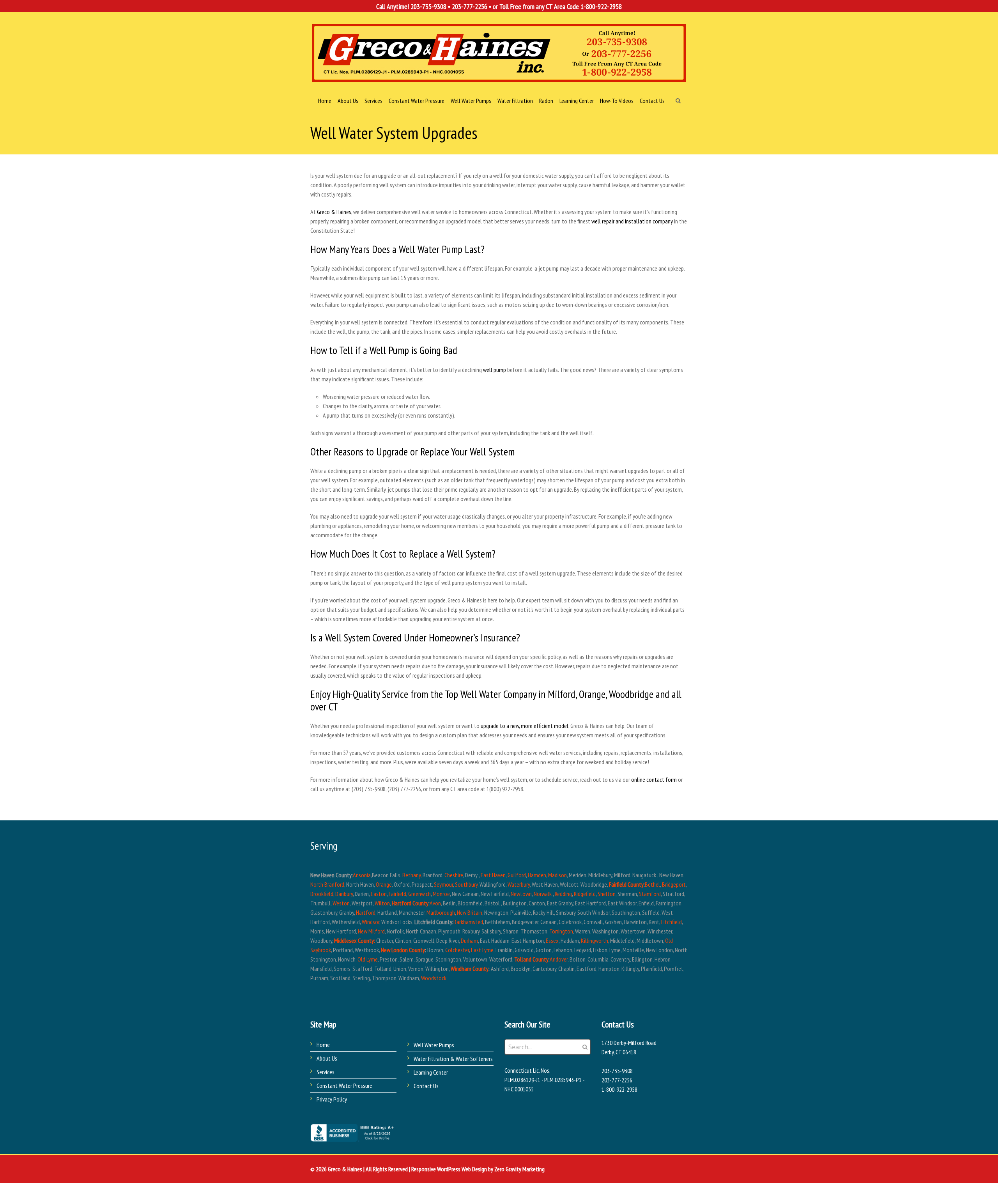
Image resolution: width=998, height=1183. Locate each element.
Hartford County (410, 903)
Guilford (517, 875)
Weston (341, 903)
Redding (563, 894)
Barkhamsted (468, 922)
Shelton (607, 894)
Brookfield (321, 894)
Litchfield (671, 922)
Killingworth (594, 940)
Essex (552, 940)
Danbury (344, 894)
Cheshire (453, 875)
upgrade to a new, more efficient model (524, 726)
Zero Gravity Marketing (519, 1169)
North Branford (327, 884)
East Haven (493, 875)
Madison (557, 875)
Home (323, 1044)
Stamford (650, 894)
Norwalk (543, 894)
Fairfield (397, 894)
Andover (559, 959)
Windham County (469, 968)
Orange (384, 884)
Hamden (537, 875)
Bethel (652, 884)
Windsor (370, 922)
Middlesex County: (354, 940)
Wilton (382, 903)
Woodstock (433, 978)
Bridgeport (674, 884)
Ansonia (362, 875)
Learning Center (431, 1072)
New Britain (469, 912)
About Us (327, 1058)
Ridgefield (585, 894)
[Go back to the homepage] (499, 53)
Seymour (443, 884)
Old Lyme (367, 959)
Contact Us (426, 1086)
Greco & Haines (334, 212)
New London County (403, 950)
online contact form (654, 779)
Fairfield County (626, 884)
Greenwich (419, 894)
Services (325, 1072)
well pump (494, 370)
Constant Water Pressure (344, 1085)
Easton (379, 894)
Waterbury (519, 884)
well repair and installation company (632, 221)
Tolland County (531, 959)
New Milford (371, 931)
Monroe (441, 894)
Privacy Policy (332, 1099)
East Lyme (482, 950)
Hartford (365, 912)
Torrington (561, 931)
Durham (469, 940)
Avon (435, 903)
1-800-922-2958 (601, 6)
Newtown (521, 894)
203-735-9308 (428, 6)
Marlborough (440, 912)
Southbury (466, 884)
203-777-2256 (469, 6)
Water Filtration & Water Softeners (453, 1059)
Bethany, (411, 875)
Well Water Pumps (434, 1045)
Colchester (457, 950)
